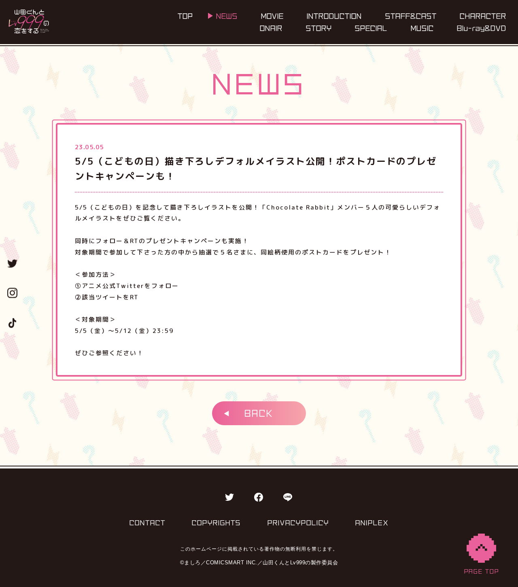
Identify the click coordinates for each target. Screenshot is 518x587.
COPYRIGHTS (216, 523)
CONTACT (148, 523)
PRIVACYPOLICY (298, 523)
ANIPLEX (371, 523)
